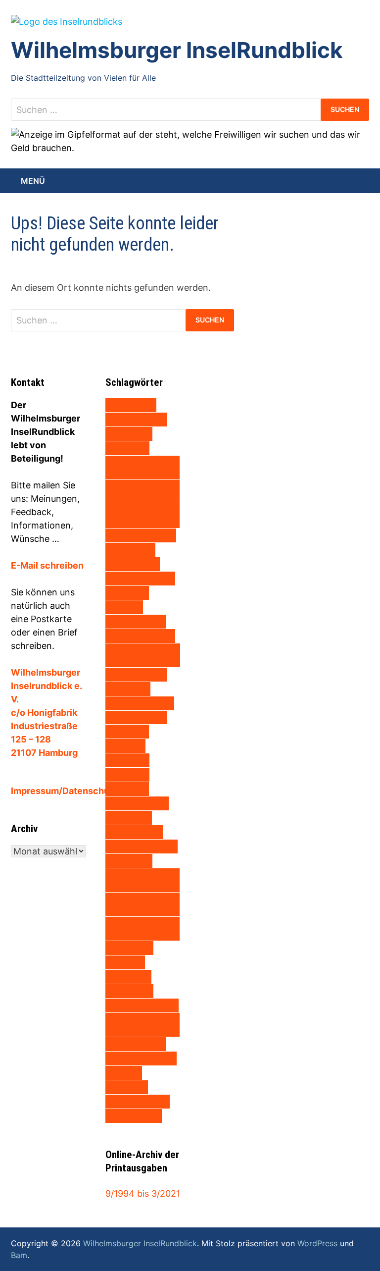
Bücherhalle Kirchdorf (132, 467)
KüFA (125, 745)
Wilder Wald (135, 1044)
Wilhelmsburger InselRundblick (177, 50)
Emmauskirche (140, 578)
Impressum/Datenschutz (64, 791)
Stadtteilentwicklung (142, 904)
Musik (127, 774)
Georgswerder (140, 635)
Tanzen (129, 948)
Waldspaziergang (137, 1024)
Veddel (128, 976)
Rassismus (134, 832)
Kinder (127, 688)
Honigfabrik (136, 674)
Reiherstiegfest (141, 846)
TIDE (125, 962)
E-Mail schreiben (47, 565)
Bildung (128, 433)
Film (124, 607)
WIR (123, 1072)
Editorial (130, 549)
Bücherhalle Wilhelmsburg (138, 491)
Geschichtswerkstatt (142, 655)
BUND (127, 448)
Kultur (127, 731)
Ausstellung (136, 419)
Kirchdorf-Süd (139, 703)
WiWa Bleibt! (137, 1101)
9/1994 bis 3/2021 (142, 1193)
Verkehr (129, 991)
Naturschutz (137, 803)
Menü (33, 181)
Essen (127, 592)
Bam (19, 1255)
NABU (127, 789)
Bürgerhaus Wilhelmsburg (139, 516)
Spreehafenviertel (138, 880)
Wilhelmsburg (141, 1058)
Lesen (127, 760)
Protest (128, 817)
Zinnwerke (133, 1115)
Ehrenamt (132, 564)
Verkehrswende (142, 1005)
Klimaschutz (136, 717)
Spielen (128, 860)
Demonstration (140, 535)
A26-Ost (130, 405)
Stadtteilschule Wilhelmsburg (138, 928)
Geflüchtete (135, 621)
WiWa (126, 1087)
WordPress (317, 1243)
